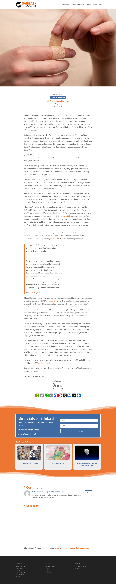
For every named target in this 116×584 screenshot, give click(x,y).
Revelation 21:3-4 (81, 352)
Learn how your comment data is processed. (72, 548)
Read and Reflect (20, 574)
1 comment (61, 106)
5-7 (38, 292)
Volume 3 (48, 572)
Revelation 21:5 (43, 363)
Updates (17, 576)
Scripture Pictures (78, 4)
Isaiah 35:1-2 (31, 292)
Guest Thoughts (21, 572)
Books (95, 4)
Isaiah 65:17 (54, 239)
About (88, 4)
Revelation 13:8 (51, 301)
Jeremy (55, 106)
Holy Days (20, 568)
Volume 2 (58, 104)
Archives (65, 4)
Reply (88, 492)
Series (18, 570)
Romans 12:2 (65, 216)
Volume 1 (48, 568)
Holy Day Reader (50, 566)
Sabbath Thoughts (58, 97)
